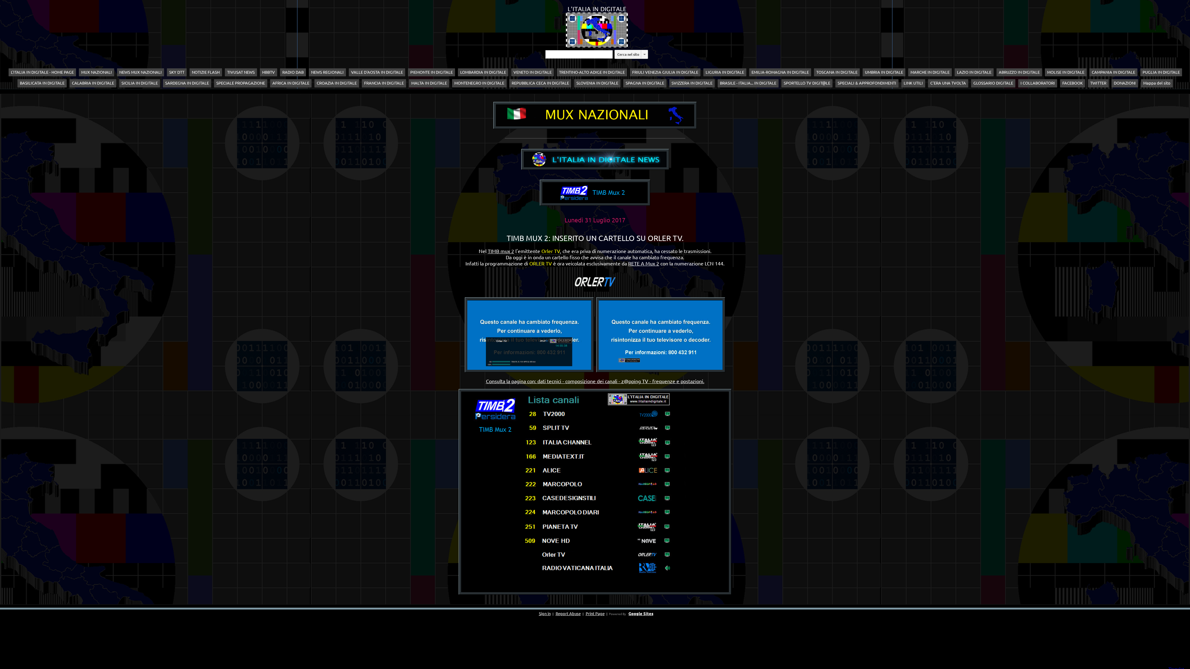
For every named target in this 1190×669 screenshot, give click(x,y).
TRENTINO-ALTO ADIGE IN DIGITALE (592, 72)
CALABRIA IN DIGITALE (93, 83)
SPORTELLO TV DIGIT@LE (807, 83)
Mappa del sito (1156, 83)
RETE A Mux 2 (643, 263)
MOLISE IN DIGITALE (1065, 72)
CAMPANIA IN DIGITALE (1113, 72)
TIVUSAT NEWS (241, 72)
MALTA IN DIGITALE (429, 83)
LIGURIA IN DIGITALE (725, 72)
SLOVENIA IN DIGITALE (597, 83)
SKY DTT (176, 72)
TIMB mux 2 (501, 251)
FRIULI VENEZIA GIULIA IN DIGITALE (665, 72)
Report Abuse (568, 613)
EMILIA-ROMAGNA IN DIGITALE (780, 72)
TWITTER (1098, 83)
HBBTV (268, 72)
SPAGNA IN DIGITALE (645, 83)
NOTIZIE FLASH (206, 72)
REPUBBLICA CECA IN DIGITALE (540, 83)
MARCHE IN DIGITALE (930, 72)
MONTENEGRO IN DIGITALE (479, 83)
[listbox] (644, 54)
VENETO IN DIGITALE (532, 72)
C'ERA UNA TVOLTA (948, 83)
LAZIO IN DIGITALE (974, 72)
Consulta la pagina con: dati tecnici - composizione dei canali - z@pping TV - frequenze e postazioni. (595, 381)
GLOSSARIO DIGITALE (993, 83)
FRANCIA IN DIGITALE (384, 83)
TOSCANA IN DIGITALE (836, 72)
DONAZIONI (1125, 83)
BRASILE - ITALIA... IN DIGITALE (748, 83)
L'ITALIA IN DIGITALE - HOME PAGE (42, 72)
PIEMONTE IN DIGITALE (431, 72)
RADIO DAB (293, 72)
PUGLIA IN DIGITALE (1161, 72)
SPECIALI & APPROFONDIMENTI (867, 83)
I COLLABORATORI (1037, 83)
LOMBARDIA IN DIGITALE (483, 72)
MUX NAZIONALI (96, 72)
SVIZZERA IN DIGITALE (692, 83)
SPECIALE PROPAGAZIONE (240, 83)
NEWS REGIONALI (327, 72)
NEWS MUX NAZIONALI (140, 72)
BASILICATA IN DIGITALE (42, 83)
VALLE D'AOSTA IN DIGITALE (377, 72)
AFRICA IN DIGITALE (290, 83)
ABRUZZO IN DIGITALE (1019, 72)
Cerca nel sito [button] (628, 54)
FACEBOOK (1072, 83)
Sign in (545, 613)
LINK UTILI (913, 83)
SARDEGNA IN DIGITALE (187, 83)
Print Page (595, 613)
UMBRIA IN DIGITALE (884, 72)
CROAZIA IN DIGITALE (337, 83)
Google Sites (640, 613)
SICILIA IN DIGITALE (139, 83)
